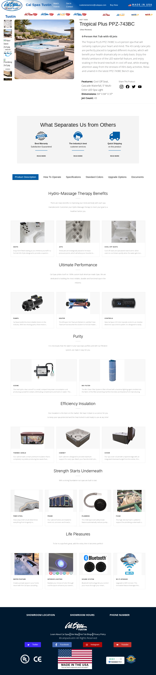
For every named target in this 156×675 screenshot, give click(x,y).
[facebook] (127, 86)
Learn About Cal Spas (59, 634)
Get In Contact (69, 5)
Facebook (64, 645)
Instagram (95, 645)
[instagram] (121, 87)
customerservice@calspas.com (92, 5)
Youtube (124, 645)
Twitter (35, 645)
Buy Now (114, 5)
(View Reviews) (86, 30)
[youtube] (140, 86)
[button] (106, 14)
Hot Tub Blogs (86, 634)
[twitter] (133, 86)
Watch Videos (56, 5)
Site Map (74, 634)
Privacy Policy (99, 634)
